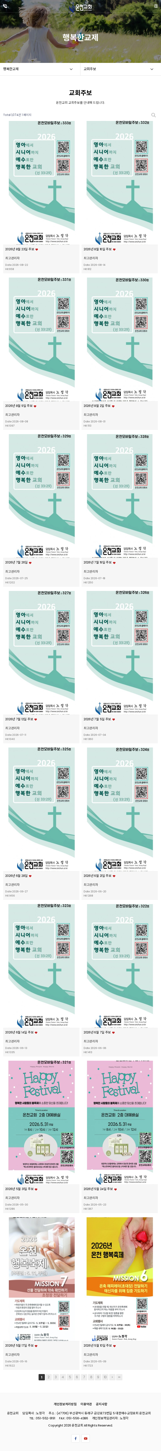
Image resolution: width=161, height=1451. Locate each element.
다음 (112, 1377)
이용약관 (86, 1404)
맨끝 (119, 1377)
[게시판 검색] (153, 115)
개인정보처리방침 (65, 1404)
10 (105, 1377)
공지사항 (101, 1404)
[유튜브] (85, 1438)
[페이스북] (75, 1438)
